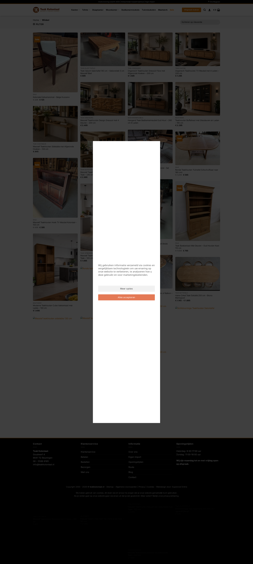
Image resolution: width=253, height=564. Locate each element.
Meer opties (126, 288)
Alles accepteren (126, 297)
